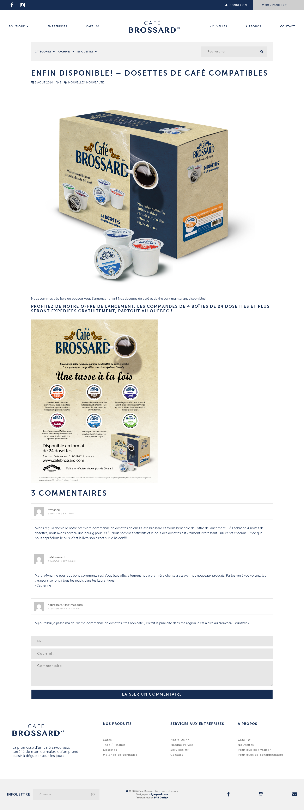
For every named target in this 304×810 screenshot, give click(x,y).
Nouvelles (218, 26)
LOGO (154, 26)
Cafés (107, 740)
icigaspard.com (158, 794)
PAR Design (161, 797)
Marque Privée (181, 744)
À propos (253, 26)
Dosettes (110, 749)
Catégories (43, 51)
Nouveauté (95, 82)
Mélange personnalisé (120, 754)
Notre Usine (179, 740)
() (276, 5)
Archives (64, 51)
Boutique (17, 26)
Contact (287, 26)
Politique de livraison (255, 749)
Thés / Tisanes (114, 744)
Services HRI (180, 749)
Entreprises (57, 26)
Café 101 (92, 26)
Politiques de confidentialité (260, 754)
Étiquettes (85, 51)
